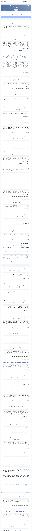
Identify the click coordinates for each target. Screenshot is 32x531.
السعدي (22, 31)
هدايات (12, 31)
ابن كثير (20, 31)
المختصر (24, 31)
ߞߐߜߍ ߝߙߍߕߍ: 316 (28, 492)
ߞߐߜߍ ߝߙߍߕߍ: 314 (28, 18)
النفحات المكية (15, 31)
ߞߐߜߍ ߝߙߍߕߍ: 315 (28, 266)
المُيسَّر (26, 31)
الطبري (18, 31)
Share (16, 9)
